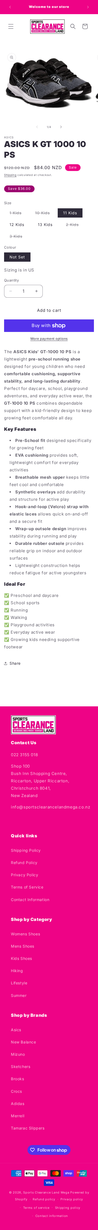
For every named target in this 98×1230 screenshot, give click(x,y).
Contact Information (30, 899)
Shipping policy (68, 1208)
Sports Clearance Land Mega (46, 1192)
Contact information (51, 1216)
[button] (11, 26)
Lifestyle (19, 983)
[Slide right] (61, 127)
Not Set (17, 257)
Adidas (17, 1103)
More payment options (49, 339)
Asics (16, 1029)
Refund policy (44, 1199)
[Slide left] (37, 127)
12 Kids (17, 224)
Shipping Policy (26, 850)
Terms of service (36, 1208)
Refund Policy (24, 862)
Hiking (17, 970)
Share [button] (15, 663)
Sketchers (20, 1066)
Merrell (17, 1115)
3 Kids (19, 237)
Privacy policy (71, 1199)
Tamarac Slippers (28, 1128)
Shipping (10, 174)
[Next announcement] (88, 7)
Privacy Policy (24, 874)
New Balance (23, 1042)
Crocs (16, 1091)
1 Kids (18, 214)
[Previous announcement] (10, 7)
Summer (19, 995)
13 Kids (45, 224)
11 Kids (70, 212)
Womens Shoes (25, 934)
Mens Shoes (22, 946)
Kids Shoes (21, 958)
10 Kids (45, 214)
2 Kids (75, 225)
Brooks (17, 1078)
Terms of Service (27, 887)
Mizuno (18, 1054)
